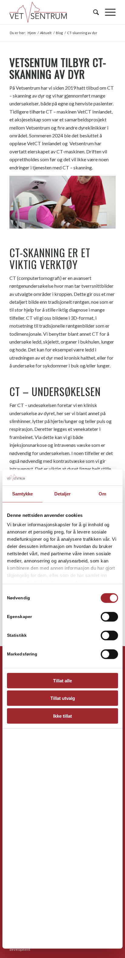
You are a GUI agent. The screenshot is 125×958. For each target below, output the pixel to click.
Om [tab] (102, 493)
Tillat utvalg (62, 698)
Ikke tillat (62, 715)
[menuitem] (93, 12)
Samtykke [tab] (22, 493)
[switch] (109, 616)
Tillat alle (62, 680)
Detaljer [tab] (62, 493)
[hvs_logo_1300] (51, 12)
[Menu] (107, 12)
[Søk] (93, 12)
